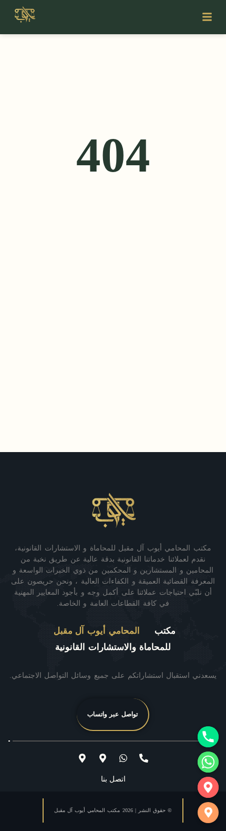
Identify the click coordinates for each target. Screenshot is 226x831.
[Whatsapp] (123, 758)
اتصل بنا (113, 779)
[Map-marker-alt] (103, 758)
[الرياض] (208, 812)
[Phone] (208, 736)
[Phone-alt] (144, 758)
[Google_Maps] (208, 787)
